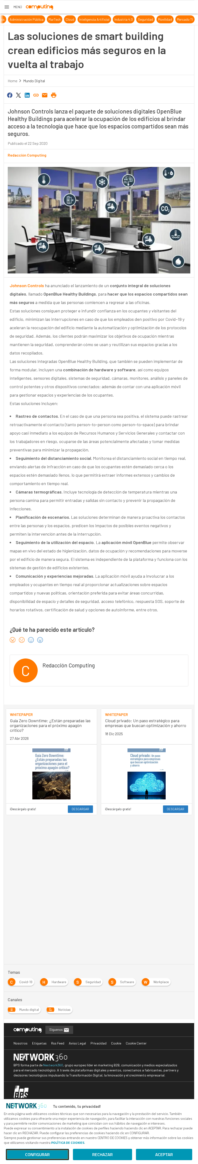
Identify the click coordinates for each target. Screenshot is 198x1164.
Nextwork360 (53, 1065)
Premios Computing (19, 19)
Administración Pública (75, 19)
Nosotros (21, 1043)
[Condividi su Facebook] (10, 95)
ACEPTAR (164, 1154)
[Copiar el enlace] (36, 95)
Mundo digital (34, 80)
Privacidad (98, 1043)
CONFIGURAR (37, 1154)
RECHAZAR (102, 1154)
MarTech (103, 19)
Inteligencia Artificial (142, 19)
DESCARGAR (80, 809)
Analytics (46, 19)
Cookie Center (136, 1043)
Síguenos (56, 1029)
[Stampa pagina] (53, 95)
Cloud (118, 19)
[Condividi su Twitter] (18, 95)
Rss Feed (57, 1043)
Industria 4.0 (172, 19)
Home (12, 80)
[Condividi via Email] (45, 95)
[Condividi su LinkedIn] (27, 95)
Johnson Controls (27, 285)
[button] (13, 7)
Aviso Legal (77, 1043)
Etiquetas (39, 1043)
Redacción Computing (27, 155)
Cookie (116, 1043)
